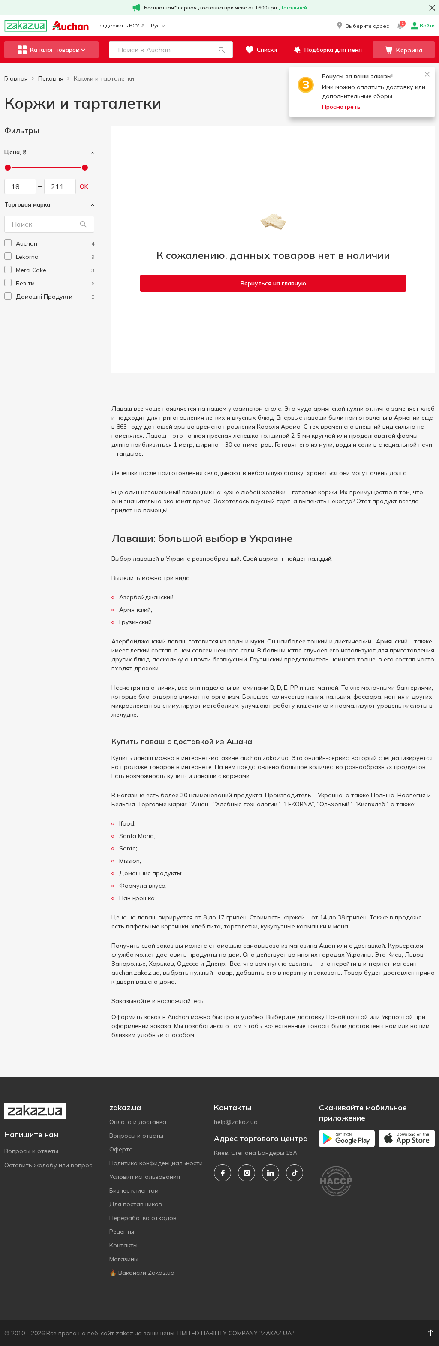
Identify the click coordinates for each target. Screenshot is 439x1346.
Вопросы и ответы (31, 1151)
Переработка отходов (143, 1218)
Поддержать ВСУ (117, 25)
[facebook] (222, 1172)
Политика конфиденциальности (156, 1163)
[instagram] (246, 1172)
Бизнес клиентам (134, 1190)
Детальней (293, 7)
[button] (362, 25)
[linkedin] (270, 1172)
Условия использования (144, 1177)
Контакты (123, 1245)
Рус (155, 25)
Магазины (123, 1259)
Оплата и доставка (137, 1122)
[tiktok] (294, 1172)
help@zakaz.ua (236, 1122)
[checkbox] (8, 242)
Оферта (121, 1149)
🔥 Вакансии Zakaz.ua (141, 1273)
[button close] (432, 8)
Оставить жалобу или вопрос (48, 1165)
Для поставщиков (135, 1204)
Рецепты (121, 1231)
